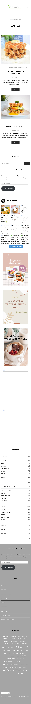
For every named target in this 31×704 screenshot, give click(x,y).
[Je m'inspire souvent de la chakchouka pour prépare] (15, 239)
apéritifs (4, 456)
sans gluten (24, 664)
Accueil (3, 585)
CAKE (26, 638)
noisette (12, 656)
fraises (4, 647)
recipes (24, 662)
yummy (22, 674)
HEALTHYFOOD (7, 650)
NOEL (6, 656)
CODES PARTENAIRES (7, 619)
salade (5, 664)
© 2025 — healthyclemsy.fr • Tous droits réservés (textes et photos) (15, 697)
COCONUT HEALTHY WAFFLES (15, 72)
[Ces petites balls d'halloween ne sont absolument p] (15, 229)
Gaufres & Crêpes (12, 67)
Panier (3, 602)
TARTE (25, 667)
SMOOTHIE (18, 667)
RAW (18, 662)
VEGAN (7, 670)
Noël (18, 656)
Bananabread (15, 636)
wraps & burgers (19, 123)
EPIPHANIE (6, 643)
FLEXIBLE (17, 643)
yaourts (14, 674)
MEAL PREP (15, 653)
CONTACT (4, 611)
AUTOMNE (6, 636)
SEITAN (11, 667)
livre (26, 650)
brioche (6, 638)
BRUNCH (13, 638)
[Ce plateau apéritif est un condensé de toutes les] (5, 229)
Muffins (23, 653)
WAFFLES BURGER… (15, 126)
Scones (3, 525)
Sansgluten (14, 664)
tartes (3, 473)
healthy (22, 647)
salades (3, 514)
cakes (6, 641)
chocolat (14, 641)
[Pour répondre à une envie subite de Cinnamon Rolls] (15, 209)
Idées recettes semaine (8, 486)
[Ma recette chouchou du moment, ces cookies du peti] (25, 239)
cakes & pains (4, 510)
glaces (3, 471)
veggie (3, 519)
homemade (18, 650)
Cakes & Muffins (5, 495)
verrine (26, 670)
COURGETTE (23, 641)
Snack (3, 529)
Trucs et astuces (6, 538)
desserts (4, 460)
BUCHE (20, 638)
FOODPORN (24, 643)
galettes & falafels (6, 512)
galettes (11, 647)
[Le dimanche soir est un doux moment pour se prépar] (25, 219)
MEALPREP (8, 653)
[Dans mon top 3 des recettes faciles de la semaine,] (5, 209)
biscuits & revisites (6, 465)
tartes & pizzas (5, 517)
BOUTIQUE (4, 598)
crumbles (3, 466)
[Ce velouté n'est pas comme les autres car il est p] (5, 239)
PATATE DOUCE (21, 658)
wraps (7, 674)
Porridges (4, 500)
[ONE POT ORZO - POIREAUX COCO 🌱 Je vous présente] (5, 219)
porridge (9, 662)
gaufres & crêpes (5, 470)
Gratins (3, 482)
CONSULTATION (5, 615)
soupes (3, 515)
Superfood (5, 533)
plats (12, 123)
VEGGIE (17, 670)
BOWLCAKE (24, 636)
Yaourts (3, 501)
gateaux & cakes (5, 468)
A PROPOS (4, 607)
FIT (12, 643)
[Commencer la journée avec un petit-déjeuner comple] (25, 209)
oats (24, 656)
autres (3, 463)
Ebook (3, 477)
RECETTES (4, 589)
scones (5, 667)
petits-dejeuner (22, 67)
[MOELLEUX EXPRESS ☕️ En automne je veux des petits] (25, 229)
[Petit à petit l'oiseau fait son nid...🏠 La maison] (15, 219)
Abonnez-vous (8, 188)
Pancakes (3, 498)
